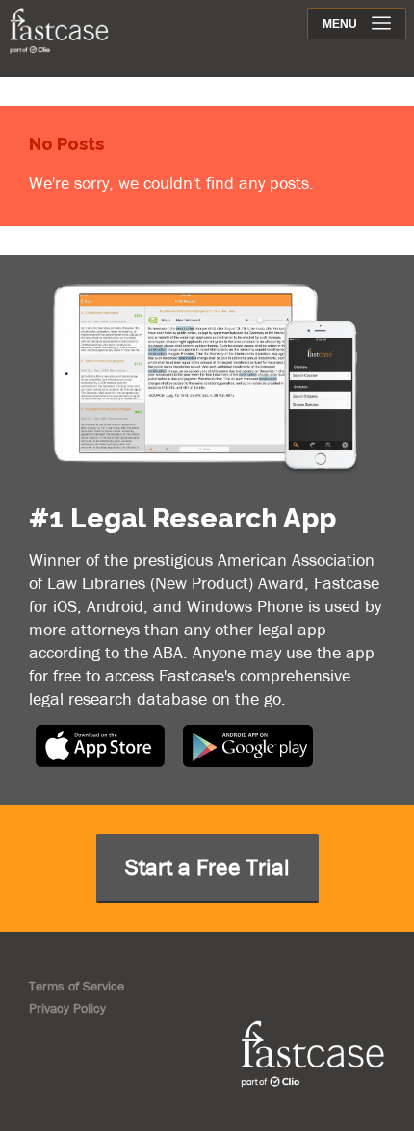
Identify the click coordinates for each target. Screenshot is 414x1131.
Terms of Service (76, 985)
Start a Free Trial (207, 867)
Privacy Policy (67, 1007)
